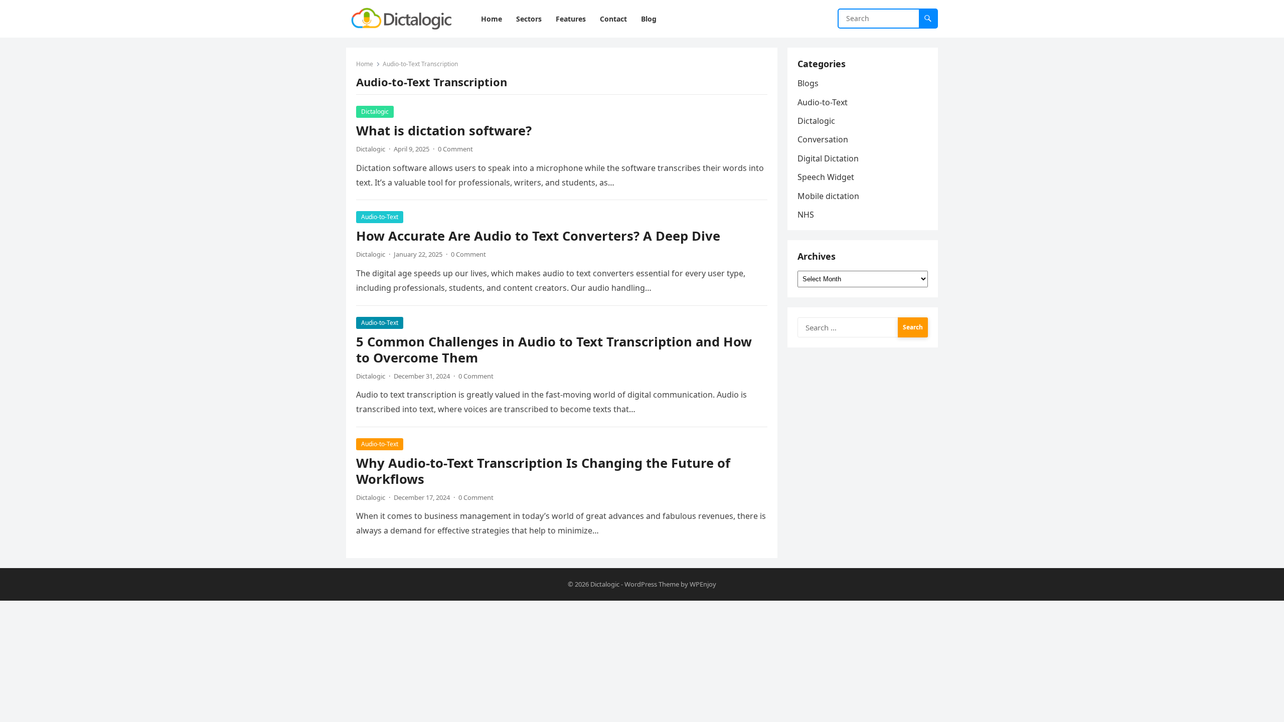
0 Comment (455, 148)
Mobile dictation (828, 196)
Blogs (808, 83)
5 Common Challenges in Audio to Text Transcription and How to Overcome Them (554, 350)
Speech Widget (825, 177)
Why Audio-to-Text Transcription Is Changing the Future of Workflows (543, 471)
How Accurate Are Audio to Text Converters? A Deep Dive (538, 236)
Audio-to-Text (379, 217)
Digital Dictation (828, 158)
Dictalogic (375, 111)
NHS (805, 214)
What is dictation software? (444, 130)
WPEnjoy (703, 584)
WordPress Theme (651, 584)
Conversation (822, 139)
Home (364, 64)
